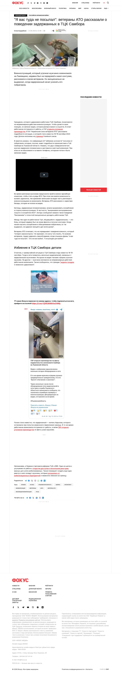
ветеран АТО (52, 488)
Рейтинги (96, 2)
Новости (15, 586)
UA (104, 2)
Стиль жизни (96, 8)
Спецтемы (85, 2)
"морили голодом (67, 262)
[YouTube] (37, 3)
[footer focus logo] (20, 580)
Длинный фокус (35, 589)
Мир (79, 8)
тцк (38, 491)
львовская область (45, 484)
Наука (86, 8)
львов (24, 484)
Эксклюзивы (37, 8)
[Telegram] (34, 3)
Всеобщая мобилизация (24, 491)
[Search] (107, 2)
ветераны (33, 488)
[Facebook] (28, 3)
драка (58, 484)
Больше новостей (94, 190)
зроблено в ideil (104, 669)
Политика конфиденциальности (73, 669)
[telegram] (23, 607)
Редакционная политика (35, 600)
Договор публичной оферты (17, 600)
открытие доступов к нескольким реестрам (50, 468)
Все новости (24, 8)
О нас (14, 592)
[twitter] (18, 607)
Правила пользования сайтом (50, 594)
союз (32, 484)
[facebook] (13, 607)
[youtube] (28, 607)
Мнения (75, 2)
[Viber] (40, 3)
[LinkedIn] (47, 3)
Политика (63, 8)
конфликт (68, 484)
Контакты (89, 669)
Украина (72, 8)
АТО (42, 488)
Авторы (48, 589)
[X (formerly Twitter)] (31, 3)
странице (39, 136)
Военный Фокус (50, 8)
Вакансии (33, 592)
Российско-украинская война (39, 15)
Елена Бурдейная (20, 31)
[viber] (33, 607)
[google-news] (38, 607)
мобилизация (21, 488)
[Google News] (44, 3)
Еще (105, 8)
